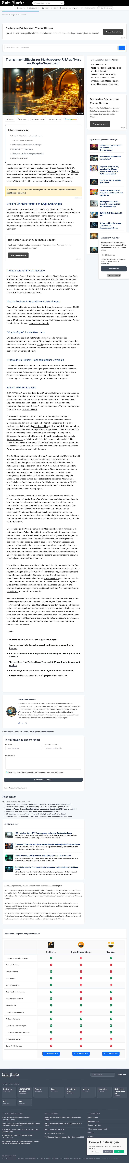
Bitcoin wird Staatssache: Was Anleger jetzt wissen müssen (38, 676)
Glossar (92, 1133)
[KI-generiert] (51, 943)
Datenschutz (94, 1121)
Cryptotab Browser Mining (80, 952)
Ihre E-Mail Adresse (51, 744)
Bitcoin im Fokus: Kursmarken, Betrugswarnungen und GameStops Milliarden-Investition (41, 809)
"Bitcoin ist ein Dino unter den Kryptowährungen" (33, 640)
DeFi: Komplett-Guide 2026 (54, 1129)
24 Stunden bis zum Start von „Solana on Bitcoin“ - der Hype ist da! (111, 192)
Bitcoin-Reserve (57, 168)
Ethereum (51, 171)
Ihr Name (8, 744)
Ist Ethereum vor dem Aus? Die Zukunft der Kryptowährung (110, 147)
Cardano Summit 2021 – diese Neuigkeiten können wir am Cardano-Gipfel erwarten (21, 1124)
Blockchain (68, 423)
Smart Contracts (51, 436)
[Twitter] (19, 723)
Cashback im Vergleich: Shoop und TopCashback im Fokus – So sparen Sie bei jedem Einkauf (20, 1142)
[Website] (22, 723)
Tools (91, 1136)
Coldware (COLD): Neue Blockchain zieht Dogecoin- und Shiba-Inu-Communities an (39, 816)
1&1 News (31, 351)
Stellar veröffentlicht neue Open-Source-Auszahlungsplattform (110, 225)
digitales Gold (39, 426)
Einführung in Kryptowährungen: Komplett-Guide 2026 (64, 1137)
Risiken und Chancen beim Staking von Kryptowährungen (16, 1118)
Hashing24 (50, 952)
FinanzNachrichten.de (39, 323)
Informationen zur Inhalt (98, 1129)
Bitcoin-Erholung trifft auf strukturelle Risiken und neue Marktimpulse (43, 856)
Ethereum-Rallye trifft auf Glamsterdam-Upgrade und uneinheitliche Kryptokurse (47, 844)
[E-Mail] (26, 723)
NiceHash (110, 952)
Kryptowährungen (15, 168)
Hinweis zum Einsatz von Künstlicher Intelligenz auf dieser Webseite (29, 732)
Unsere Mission (95, 1125)
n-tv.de (68, 226)
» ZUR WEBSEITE (50, 1053)
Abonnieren (122, 1074)
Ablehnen (108, 1152)
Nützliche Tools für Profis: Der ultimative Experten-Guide (63, 1124)
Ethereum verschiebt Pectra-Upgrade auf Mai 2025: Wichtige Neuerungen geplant (39, 804)
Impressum (93, 1117)
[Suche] (62, 3)
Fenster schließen (114, 275)
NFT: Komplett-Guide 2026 (54, 1133)
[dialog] (107, 1146)
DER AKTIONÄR (29, 409)
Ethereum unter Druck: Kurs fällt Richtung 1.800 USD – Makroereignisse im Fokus (38, 807)
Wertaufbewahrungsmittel (54, 174)
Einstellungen (95, 1152)
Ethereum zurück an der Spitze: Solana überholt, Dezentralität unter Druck (36, 814)
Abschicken (114, 269)
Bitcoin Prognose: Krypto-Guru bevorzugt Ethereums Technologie (41, 670)
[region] (64, 999)
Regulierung (12, 591)
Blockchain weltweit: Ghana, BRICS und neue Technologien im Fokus (33, 811)
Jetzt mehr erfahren (113, 32)
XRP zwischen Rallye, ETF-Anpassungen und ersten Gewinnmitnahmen (43, 833)
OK (119, 1152)
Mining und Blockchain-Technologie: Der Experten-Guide (63, 1118)
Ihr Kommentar (10, 755)
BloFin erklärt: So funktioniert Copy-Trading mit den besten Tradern (20, 1130)
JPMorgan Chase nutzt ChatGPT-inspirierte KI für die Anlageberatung (110, 204)
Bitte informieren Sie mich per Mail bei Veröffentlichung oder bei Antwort (35, 772)
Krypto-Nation (50, 578)
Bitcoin (10, 165)
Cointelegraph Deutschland (45, 378)
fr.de (27, 292)
